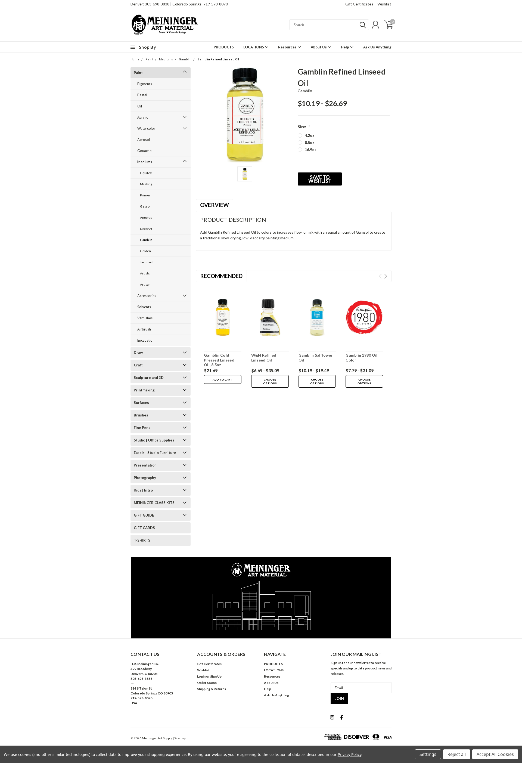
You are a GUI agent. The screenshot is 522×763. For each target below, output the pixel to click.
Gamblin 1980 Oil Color (361, 357)
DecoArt (146, 229)
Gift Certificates (359, 4)
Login (201, 676)
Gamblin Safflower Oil (316, 357)
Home (134, 59)
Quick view (222, 317)
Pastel (142, 95)
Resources (287, 47)
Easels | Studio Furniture (155, 452)
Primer (145, 195)
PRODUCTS (224, 47)
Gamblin (185, 59)
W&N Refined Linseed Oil (263, 357)
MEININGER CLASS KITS (154, 503)
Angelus (146, 217)
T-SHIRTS (142, 540)
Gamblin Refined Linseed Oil (218, 59)
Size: (304, 126)
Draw (138, 352)
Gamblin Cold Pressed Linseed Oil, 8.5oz (219, 360)
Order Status (207, 683)
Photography (145, 477)
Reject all (457, 754)
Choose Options (270, 381)
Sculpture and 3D (149, 377)
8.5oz (309, 142)
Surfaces (141, 402)
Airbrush (144, 329)
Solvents (144, 307)
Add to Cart (222, 379)
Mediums (166, 59)
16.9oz (310, 149)
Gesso (145, 206)
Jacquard (146, 262)
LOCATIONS (254, 47)
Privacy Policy (349, 754)
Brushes (141, 415)
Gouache (144, 151)
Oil (139, 106)
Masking (146, 184)
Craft (138, 365)
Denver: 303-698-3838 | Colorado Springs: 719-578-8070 (179, 4)
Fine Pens (142, 427)
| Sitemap (179, 738)
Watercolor (146, 128)
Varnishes (145, 318)
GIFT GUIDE (144, 515)
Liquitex (146, 173)
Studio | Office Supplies (154, 440)
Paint (149, 59)
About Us (319, 47)
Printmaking (144, 390)
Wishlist (384, 4)
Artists (145, 273)
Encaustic (144, 340)
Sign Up (216, 676)
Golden (145, 251)
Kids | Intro (143, 490)
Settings (428, 754)
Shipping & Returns (211, 689)
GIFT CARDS (144, 528)
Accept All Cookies (495, 754)
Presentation (145, 465)
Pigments (144, 84)
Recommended (221, 276)
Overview (214, 205)
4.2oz (309, 135)
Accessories (146, 296)
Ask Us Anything (377, 47)
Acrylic (142, 117)
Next (385, 276)
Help (345, 47)
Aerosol (143, 139)
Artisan (145, 284)
